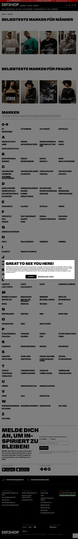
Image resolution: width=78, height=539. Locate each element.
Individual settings (45, 277)
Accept (31, 277)
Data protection (10, 272)
